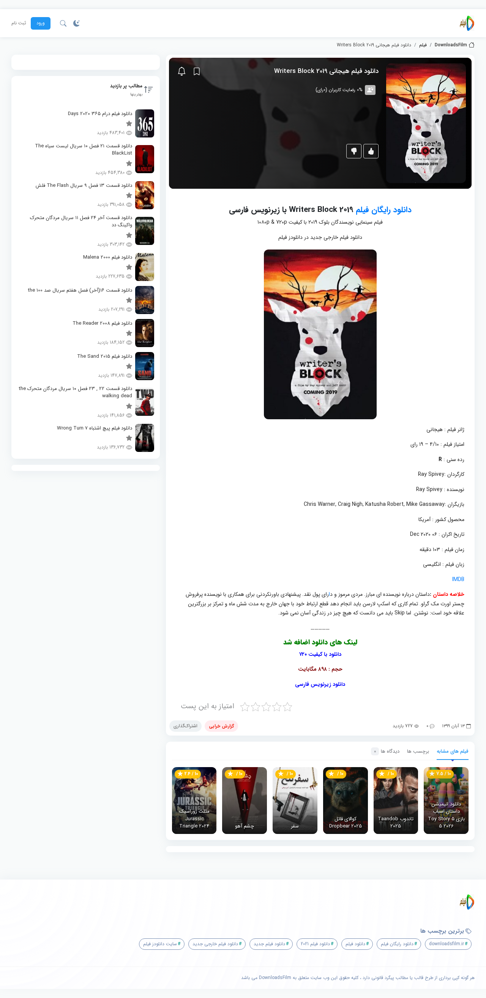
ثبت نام (18, 23)
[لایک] (371, 151)
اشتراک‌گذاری (185, 726)
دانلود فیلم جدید (269, 943)
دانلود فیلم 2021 (315, 943)
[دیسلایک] (353, 151)
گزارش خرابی (221, 726)
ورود (40, 23)
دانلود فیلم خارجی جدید (215, 943)
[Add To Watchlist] (196, 71)
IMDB (458, 579)
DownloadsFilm (451, 45)
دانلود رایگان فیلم (384, 210)
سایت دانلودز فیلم (160, 943)
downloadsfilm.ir (446, 943)
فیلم (423, 45)
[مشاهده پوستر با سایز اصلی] (426, 123)
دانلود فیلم (355, 943)
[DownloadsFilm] (467, 23)
